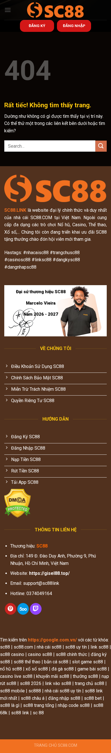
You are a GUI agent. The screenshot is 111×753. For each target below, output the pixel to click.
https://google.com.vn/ (52, 640)
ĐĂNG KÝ (37, 25)
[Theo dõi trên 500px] (23, 609)
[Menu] (7, 10)
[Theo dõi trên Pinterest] (10, 609)
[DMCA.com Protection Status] (17, 502)
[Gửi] (101, 146)
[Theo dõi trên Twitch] (35, 609)
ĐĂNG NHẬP (74, 25)
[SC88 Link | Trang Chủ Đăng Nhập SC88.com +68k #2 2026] (55, 9)
